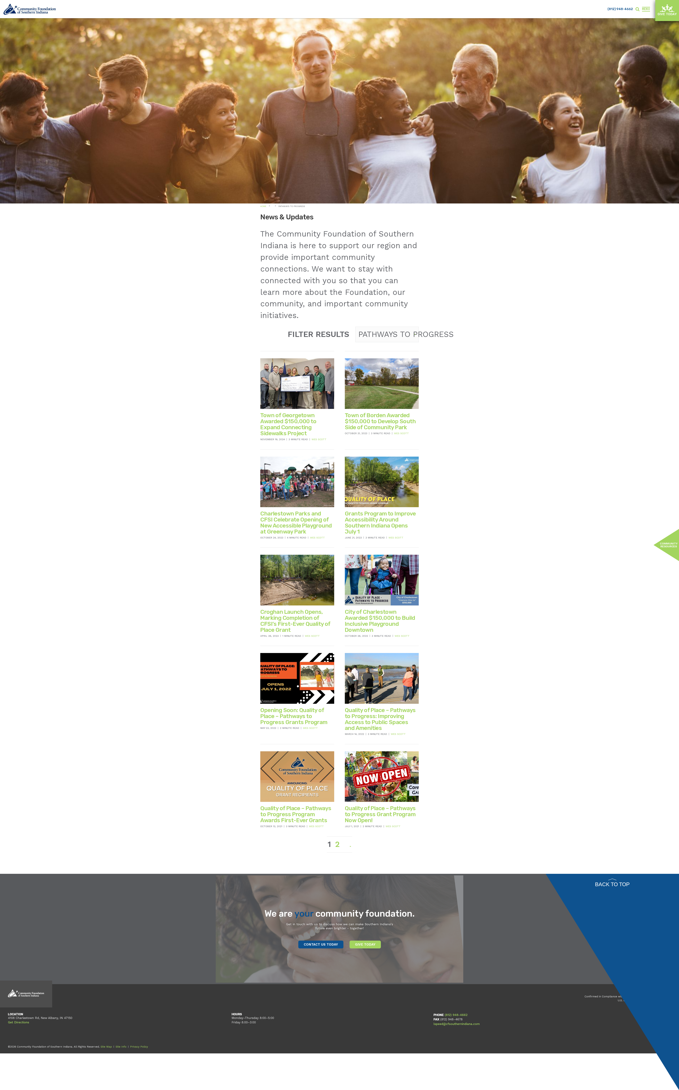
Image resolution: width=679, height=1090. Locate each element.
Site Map (106, 1046)
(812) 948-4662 (620, 9)
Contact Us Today (321, 944)
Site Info (121, 1046)
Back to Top (612, 884)
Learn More (367, 853)
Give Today (667, 14)
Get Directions (18, 1022)
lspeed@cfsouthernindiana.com (457, 1024)
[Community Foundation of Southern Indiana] (30, 9)
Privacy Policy (139, 1046)
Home (263, 206)
